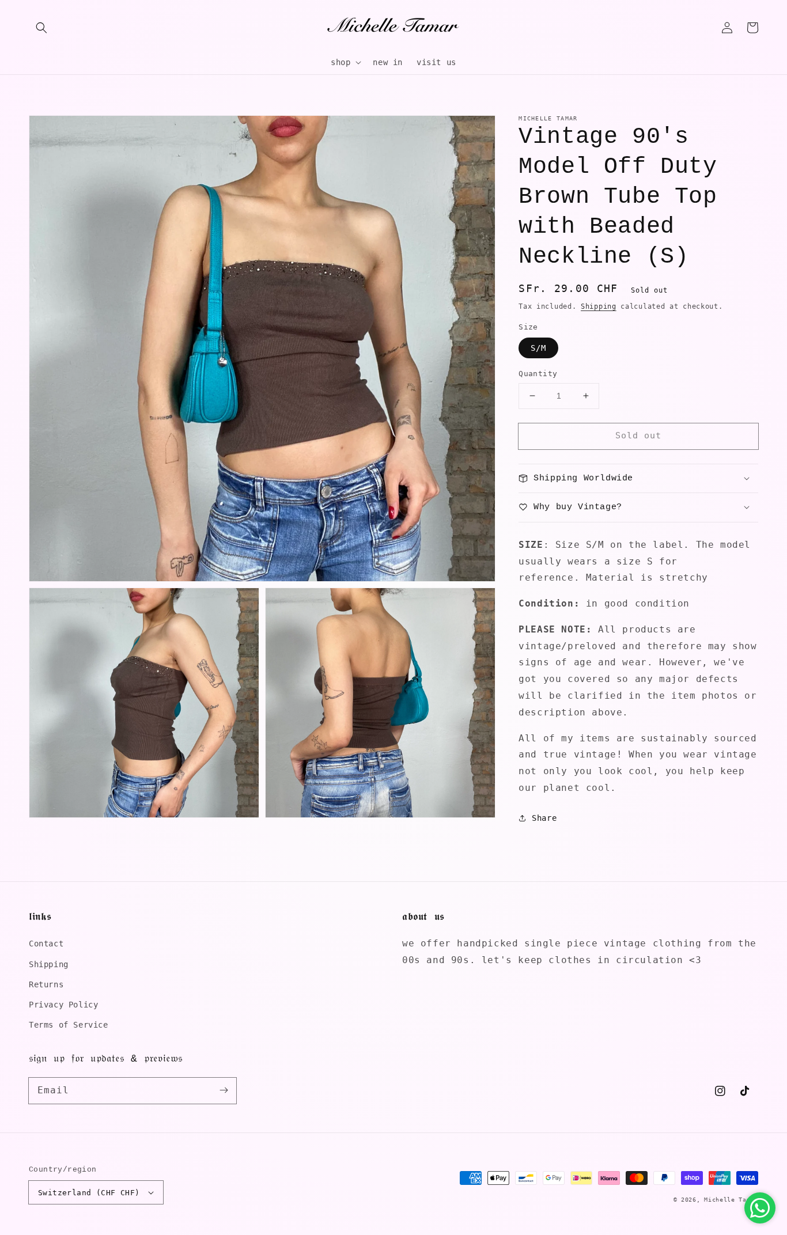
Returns (46, 984)
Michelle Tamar (731, 1199)
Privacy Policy (63, 1004)
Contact (46, 943)
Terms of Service (68, 1024)
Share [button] (544, 817)
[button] (41, 27)
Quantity (538, 373)
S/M (538, 348)
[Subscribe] (223, 1090)
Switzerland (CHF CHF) (88, 1192)
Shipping (598, 306)
